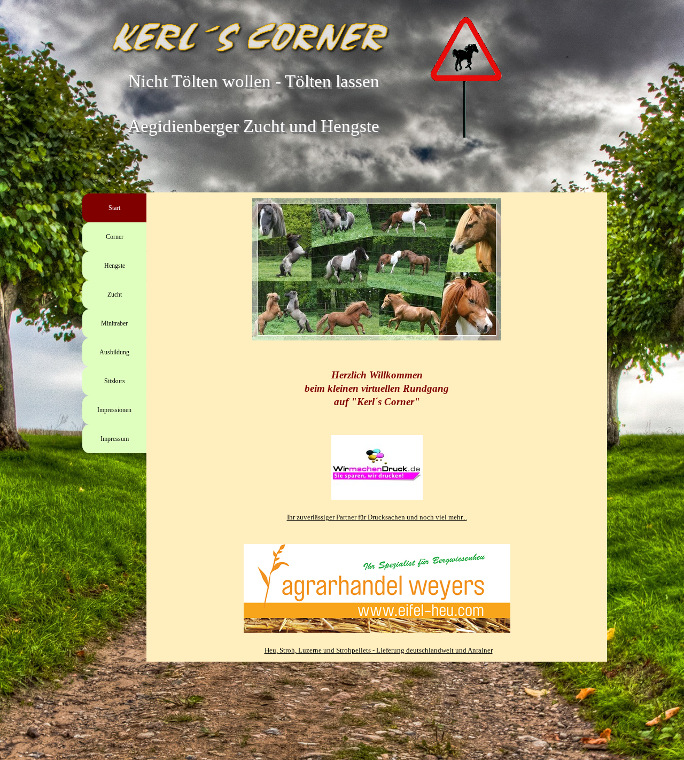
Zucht (114, 294)
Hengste (114, 265)
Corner (114, 237)
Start (114, 208)
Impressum (114, 439)
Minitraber (114, 323)
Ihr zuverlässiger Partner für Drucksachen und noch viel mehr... (377, 517)
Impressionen (114, 410)
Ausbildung (114, 352)
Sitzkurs (114, 381)
